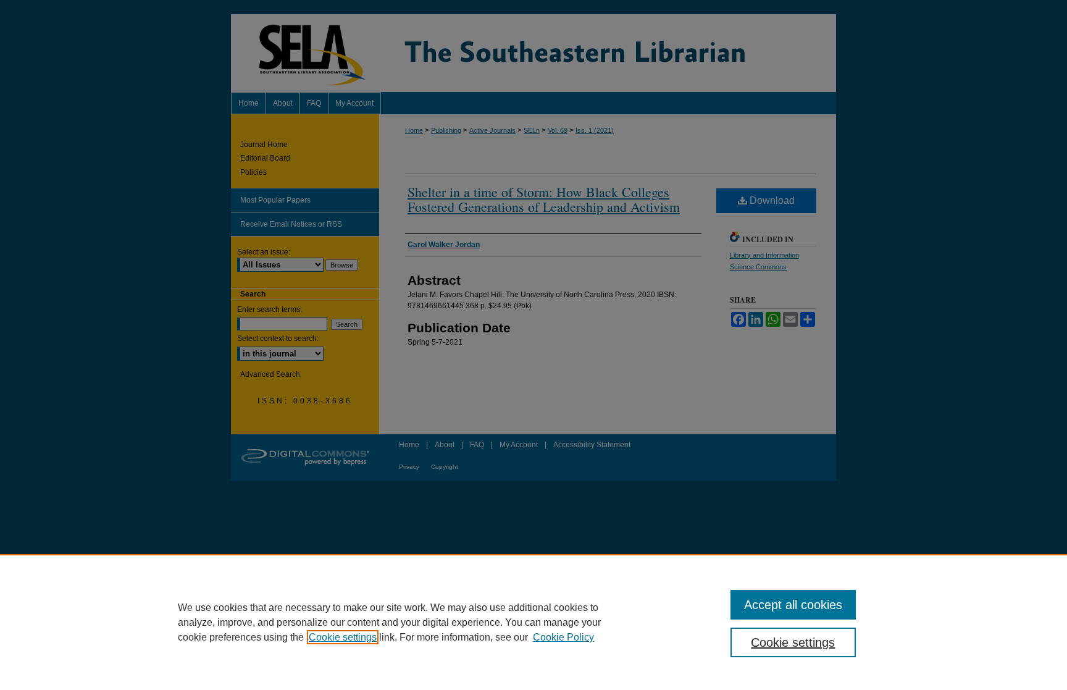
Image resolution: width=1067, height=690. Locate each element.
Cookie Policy (563, 637)
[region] (533, 622)
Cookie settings (343, 637)
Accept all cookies (793, 605)
